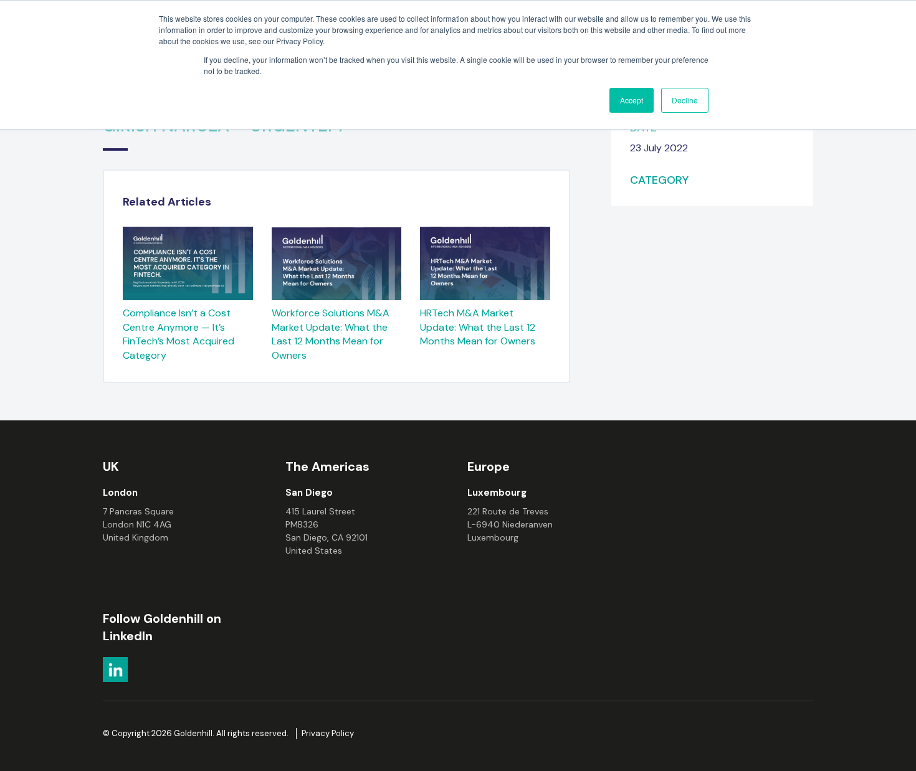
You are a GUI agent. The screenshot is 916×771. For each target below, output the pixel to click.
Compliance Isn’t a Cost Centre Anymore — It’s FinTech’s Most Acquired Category (178, 334)
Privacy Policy (328, 733)
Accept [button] (631, 100)
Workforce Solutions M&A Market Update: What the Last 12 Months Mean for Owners (330, 334)
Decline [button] (685, 100)
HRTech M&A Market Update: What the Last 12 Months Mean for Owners (477, 327)
